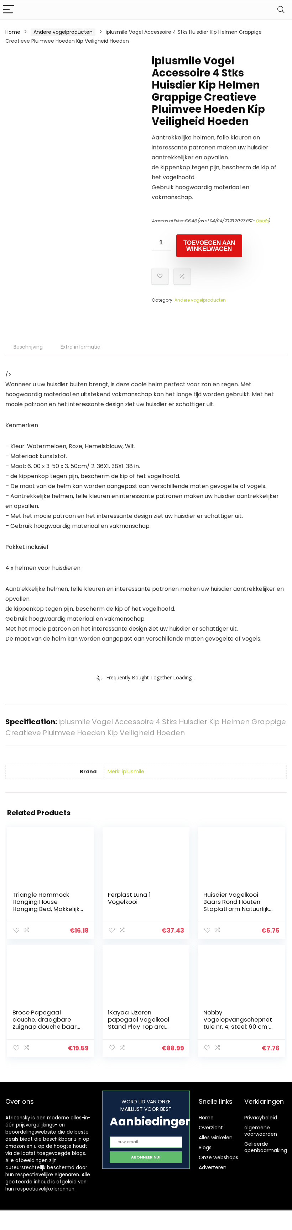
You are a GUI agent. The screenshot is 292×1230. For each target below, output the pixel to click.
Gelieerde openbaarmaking (265, 1147)
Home (12, 32)
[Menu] (8, 9)
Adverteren (212, 1167)
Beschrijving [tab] (28, 346)
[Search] (281, 9)
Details (262, 221)
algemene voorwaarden (260, 1131)
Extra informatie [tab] (80, 346)
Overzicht (211, 1127)
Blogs (205, 1147)
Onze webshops (218, 1157)
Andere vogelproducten (63, 32)
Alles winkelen (216, 1137)
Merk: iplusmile (126, 771)
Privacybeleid (260, 1117)
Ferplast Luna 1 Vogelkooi (129, 898)
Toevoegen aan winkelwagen (209, 245)
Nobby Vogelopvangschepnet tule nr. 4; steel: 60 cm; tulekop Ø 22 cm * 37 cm (237, 1026)
